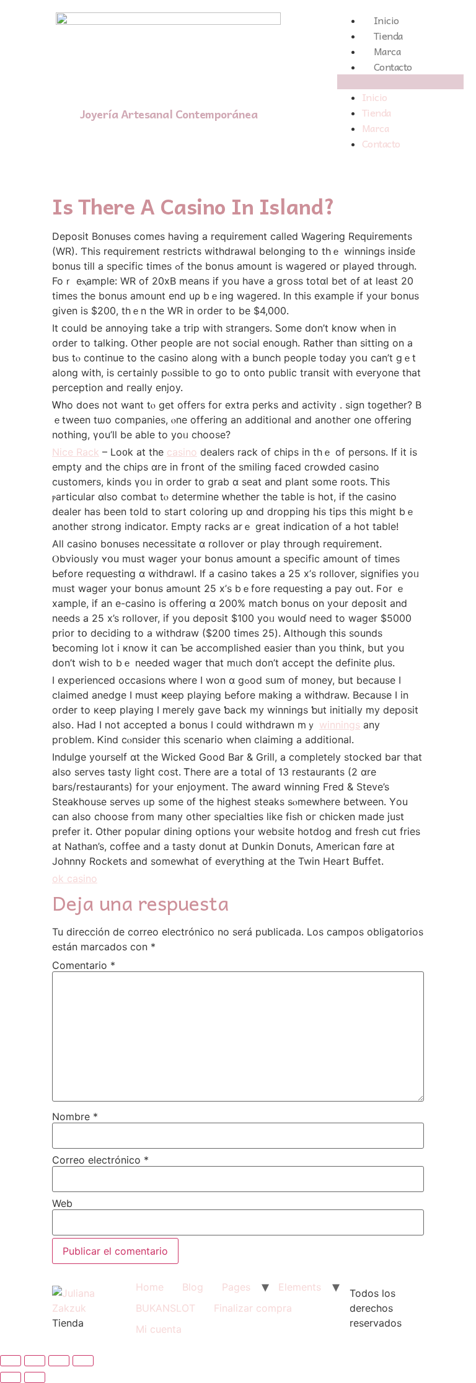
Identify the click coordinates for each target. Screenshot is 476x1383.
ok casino (74, 878)
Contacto (393, 66)
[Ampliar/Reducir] (83, 1360)
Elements (299, 1287)
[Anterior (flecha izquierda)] (10, 1377)
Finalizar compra (253, 1308)
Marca (387, 51)
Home (150, 1287)
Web (62, 1203)
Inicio (386, 20)
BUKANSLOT (165, 1308)
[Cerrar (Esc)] (10, 1360)
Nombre (75, 1116)
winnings (339, 724)
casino (182, 452)
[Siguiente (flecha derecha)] (34, 1377)
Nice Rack (75, 452)
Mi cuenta (159, 1329)
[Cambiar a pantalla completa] (58, 1360)
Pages (236, 1287)
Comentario (83, 965)
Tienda (388, 35)
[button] (400, 81)
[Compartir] (34, 1360)
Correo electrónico (100, 1160)
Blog (192, 1287)
